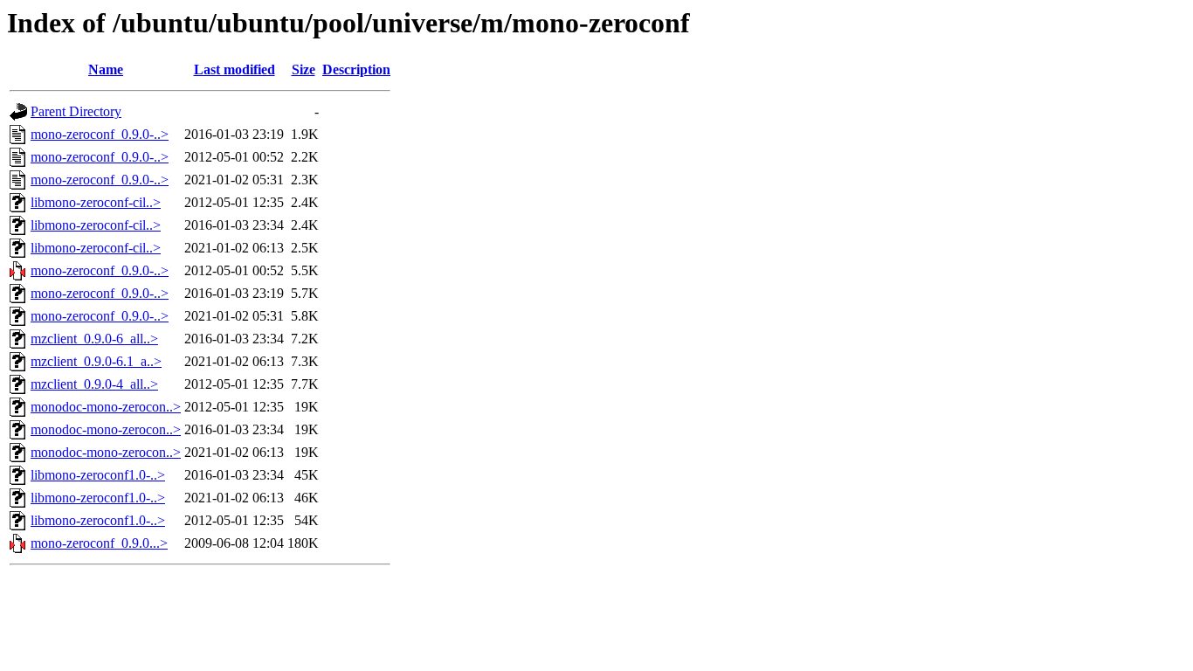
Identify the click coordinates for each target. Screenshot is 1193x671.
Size (303, 69)
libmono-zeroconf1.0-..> (98, 474)
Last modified (234, 69)
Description (356, 69)
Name (105, 69)
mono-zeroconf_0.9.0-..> (100, 134)
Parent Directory (76, 111)
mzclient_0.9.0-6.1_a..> (96, 361)
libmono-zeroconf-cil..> (96, 202)
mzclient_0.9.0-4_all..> (94, 384)
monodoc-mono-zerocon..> (106, 406)
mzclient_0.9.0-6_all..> (94, 338)
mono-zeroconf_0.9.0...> (99, 543)
